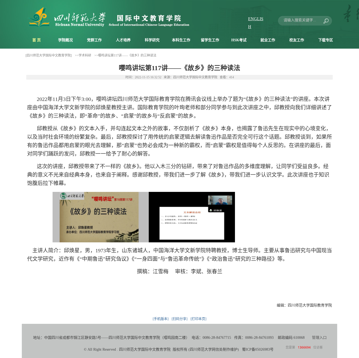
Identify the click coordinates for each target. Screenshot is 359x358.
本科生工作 (181, 40)
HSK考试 (239, 40)
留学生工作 (210, 40)
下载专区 (325, 40)
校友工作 (296, 40)
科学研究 (152, 40)
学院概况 (65, 40)
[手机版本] (160, 319)
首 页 (36, 40)
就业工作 (267, 40)
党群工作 (94, 40)
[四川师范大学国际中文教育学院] (48, 55)
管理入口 (319, 338)
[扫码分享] (179, 319)
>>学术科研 (83, 55)
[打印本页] (198, 319)
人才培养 (123, 40)
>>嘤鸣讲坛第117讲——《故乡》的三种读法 (125, 55)
